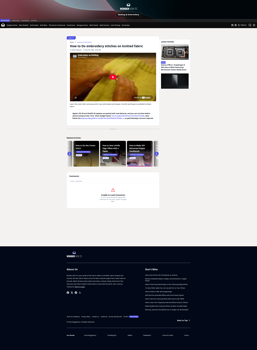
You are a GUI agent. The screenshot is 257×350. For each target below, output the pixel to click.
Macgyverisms (82, 25)
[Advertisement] (128, 231)
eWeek (130, 335)
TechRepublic (111, 335)
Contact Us (95, 317)
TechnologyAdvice (90, 335)
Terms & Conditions (73, 317)
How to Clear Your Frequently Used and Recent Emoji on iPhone (166, 302)
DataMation (147, 335)
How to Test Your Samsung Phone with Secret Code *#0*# (164, 299)
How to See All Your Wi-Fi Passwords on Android (161, 275)
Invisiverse (71, 25)
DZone (186, 335)
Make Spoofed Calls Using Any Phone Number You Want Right (166, 306)
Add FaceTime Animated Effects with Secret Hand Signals (164, 295)
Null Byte (34, 20)
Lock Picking (115, 25)
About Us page (80, 287)
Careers (130, 316)
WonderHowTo (5, 20)
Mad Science (104, 25)
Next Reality (25, 20)
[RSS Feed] (80, 292)
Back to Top (182, 320)
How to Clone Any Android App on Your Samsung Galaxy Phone (166, 284)
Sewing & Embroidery (128, 14)
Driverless (125, 25)
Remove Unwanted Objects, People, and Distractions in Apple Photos (166, 280)
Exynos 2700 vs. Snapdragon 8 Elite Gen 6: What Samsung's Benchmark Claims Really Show (173, 67)
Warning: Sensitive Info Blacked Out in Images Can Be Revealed (166, 310)
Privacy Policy (85, 317)
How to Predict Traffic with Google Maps (158, 292)
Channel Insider (167, 335)
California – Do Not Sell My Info (111, 317)
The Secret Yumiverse (57, 25)
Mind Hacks (93, 25)
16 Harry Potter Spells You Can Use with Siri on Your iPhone (165, 288)
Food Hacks (34, 25)
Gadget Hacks (15, 20)
